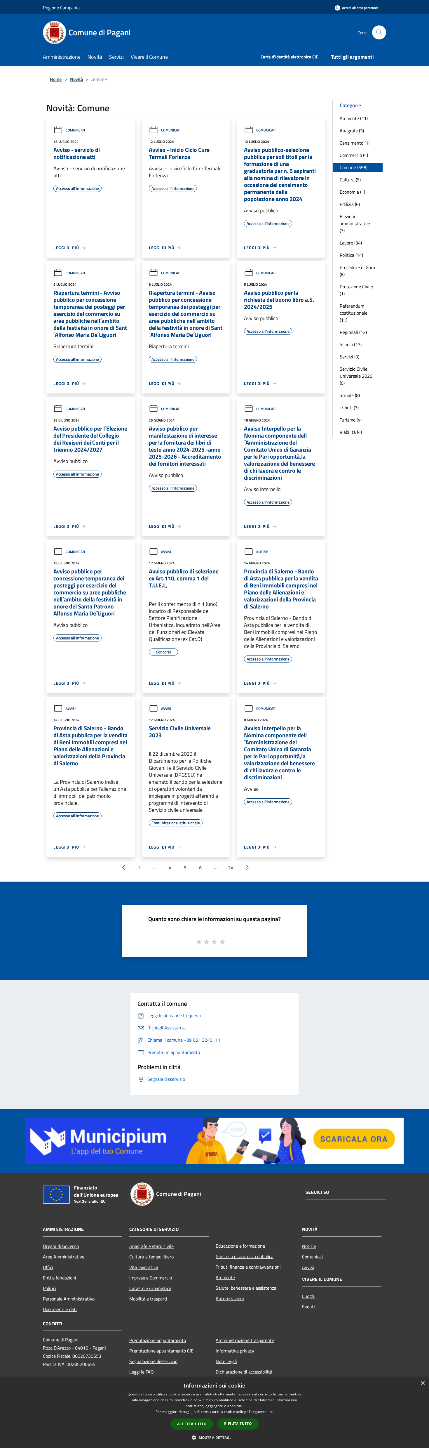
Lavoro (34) (351, 242)
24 (230, 867)
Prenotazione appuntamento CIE (161, 1350)
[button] (214, 1437)
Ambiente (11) (354, 118)
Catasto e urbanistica (150, 1288)
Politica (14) (351, 255)
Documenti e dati (60, 1309)
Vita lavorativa (143, 1267)
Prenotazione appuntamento (157, 1340)
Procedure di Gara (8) (357, 271)
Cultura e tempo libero (151, 1256)
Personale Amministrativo (69, 1298)
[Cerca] (379, 32)
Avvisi (166, 551)
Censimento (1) (354, 142)
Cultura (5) (350, 179)
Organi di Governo (61, 1246)
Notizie (262, 551)
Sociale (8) (350, 395)
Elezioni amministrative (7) (355, 223)
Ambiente (225, 1277)
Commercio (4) (354, 155)
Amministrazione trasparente (245, 1340)
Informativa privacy (235, 1350)
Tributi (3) (349, 407)
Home (56, 79)
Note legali (226, 1361)
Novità (76, 79)
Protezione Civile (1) (356, 290)
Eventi (308, 1306)
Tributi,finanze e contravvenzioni (248, 1266)
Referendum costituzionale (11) (353, 312)
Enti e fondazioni (59, 1277)
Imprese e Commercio (150, 1277)
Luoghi (308, 1296)
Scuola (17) (351, 344)
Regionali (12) (353, 332)
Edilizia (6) (350, 204)
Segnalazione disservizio (153, 1361)
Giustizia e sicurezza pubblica (244, 1256)
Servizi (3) (349, 356)
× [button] (422, 1383)
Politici (49, 1288)
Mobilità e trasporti (148, 1298)
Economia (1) (352, 191)
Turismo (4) (351, 419)
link (270, 1411)
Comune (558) (353, 167)
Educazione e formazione (240, 1245)
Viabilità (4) (351, 432)
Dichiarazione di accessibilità (244, 1371)
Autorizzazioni (230, 1298)
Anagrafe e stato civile (151, 1246)
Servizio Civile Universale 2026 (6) (356, 375)
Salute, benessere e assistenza (246, 1287)
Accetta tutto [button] (192, 1423)
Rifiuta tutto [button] (238, 1423)
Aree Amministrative (63, 1256)
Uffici (48, 1267)
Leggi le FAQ (141, 1371)
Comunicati (75, 130)
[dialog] (214, 1412)
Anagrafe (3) (352, 130)
